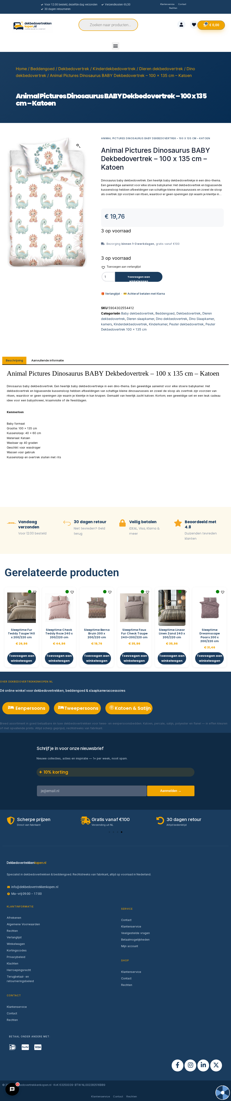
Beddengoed (42, 68)
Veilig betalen (143, 522)
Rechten (12, 930)
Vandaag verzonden (28, 524)
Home (21, 68)
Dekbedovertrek (73, 68)
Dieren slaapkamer (140, 319)
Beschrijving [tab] (14, 360)
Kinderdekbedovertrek (114, 68)
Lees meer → (113, 728)
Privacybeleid (16, 957)
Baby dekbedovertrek (137, 313)
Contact (12, 1013)
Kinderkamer (158, 324)
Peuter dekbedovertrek (186, 324)
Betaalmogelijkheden (135, 939)
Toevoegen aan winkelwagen (138, 278)
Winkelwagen (16, 944)
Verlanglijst (14, 937)
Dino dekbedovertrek (171, 319)
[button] (115, 46)
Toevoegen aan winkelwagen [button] (21, 658)
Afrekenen (14, 917)
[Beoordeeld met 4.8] (178, 523)
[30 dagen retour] (67, 523)
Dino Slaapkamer (201, 319)
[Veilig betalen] (122, 523)
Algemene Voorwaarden (23, 924)
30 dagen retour (90, 522)
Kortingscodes (17, 950)
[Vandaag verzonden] (11, 523)
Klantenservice (17, 1006)
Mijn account (129, 946)
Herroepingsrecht (19, 970)
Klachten (12, 963)
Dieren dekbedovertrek (161, 68)
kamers (106, 324)
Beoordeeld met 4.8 (200, 524)
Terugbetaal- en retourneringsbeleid (20, 979)
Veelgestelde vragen (135, 933)
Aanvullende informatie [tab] (47, 360)
